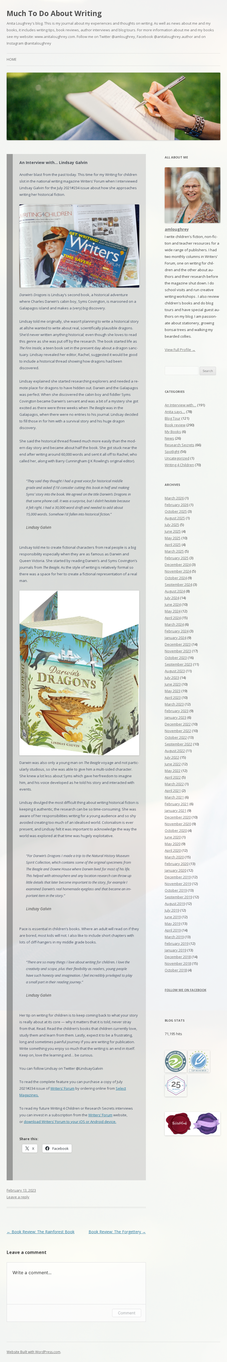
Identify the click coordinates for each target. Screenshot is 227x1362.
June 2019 (173, 916)
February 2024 (177, 631)
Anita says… (175, 411)
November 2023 (178, 650)
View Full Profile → (180, 349)
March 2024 (174, 624)
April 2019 (173, 930)
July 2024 (172, 597)
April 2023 (173, 697)
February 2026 (177, 504)
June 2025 (173, 531)
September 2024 (178, 584)
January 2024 (175, 637)
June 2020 (173, 837)
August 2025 (175, 517)
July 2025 (172, 524)
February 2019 (177, 943)
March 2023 (174, 704)
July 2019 (172, 910)
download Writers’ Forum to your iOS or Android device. (70, 1121)
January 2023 (175, 717)
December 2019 (178, 876)
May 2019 (172, 923)
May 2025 (172, 537)
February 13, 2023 (21, 1190)
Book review (175, 424)
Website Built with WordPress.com (33, 1352)
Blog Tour (172, 418)
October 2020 (176, 830)
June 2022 (173, 763)
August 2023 (175, 670)
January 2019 (175, 950)
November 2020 (178, 823)
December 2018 (178, 956)
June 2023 (173, 684)
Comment (126, 1312)
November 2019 (178, 883)
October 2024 (176, 577)
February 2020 (177, 863)
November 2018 (178, 963)
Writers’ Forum (62, 1088)
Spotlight (172, 451)
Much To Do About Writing (54, 13)
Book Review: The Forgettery (117, 1231)
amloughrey (177, 229)
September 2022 (178, 744)
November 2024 (178, 571)
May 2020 (172, 843)
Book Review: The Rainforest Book (40, 1231)
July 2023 (172, 677)
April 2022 (173, 777)
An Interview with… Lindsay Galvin (53, 162)
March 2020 (174, 857)
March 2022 (174, 783)
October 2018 (176, 970)
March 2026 (174, 498)
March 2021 (174, 797)
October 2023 (176, 657)
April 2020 (173, 850)
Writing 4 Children (179, 464)
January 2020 (175, 870)
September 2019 (178, 896)
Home (11, 59)
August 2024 (175, 591)
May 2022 (172, 770)
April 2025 (173, 544)
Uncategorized (177, 458)
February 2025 (177, 557)
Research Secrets (179, 444)
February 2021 (177, 803)
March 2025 (174, 551)
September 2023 (178, 664)
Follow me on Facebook (185, 990)
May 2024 (172, 611)
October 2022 (176, 737)
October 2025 (176, 511)
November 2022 (178, 730)
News (169, 438)
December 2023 (178, 644)
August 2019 (175, 903)
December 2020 (178, 817)
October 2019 (176, 890)
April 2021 (173, 790)
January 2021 (175, 810)
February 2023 (177, 710)
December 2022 (178, 724)
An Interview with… (180, 404)
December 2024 (178, 564)
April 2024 (173, 617)
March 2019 (174, 936)
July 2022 (172, 757)
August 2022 (175, 750)
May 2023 (172, 690)
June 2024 (173, 604)
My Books (173, 431)
